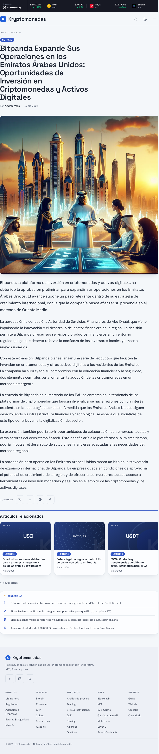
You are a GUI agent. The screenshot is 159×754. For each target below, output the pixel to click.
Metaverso (104, 721)
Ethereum (41, 704)
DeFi (69, 715)
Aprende (133, 692)
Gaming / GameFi (108, 715)
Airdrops (72, 726)
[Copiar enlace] (50, 499)
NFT (100, 704)
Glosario (133, 709)
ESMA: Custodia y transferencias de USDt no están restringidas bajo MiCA (129, 562)
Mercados (73, 692)
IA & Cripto (104, 709)
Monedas (42, 692)
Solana (40, 715)
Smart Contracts (107, 732)
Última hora (12, 698)
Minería (9, 725)
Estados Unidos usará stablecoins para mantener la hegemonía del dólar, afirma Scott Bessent (24, 562)
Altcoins (41, 726)
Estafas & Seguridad (17, 719)
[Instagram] (20, 678)
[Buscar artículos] (135, 19)
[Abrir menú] (154, 19)
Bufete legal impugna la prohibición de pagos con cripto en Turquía (79, 560)
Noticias (16, 32)
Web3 (101, 692)
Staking (71, 721)
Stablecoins (43, 721)
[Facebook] (9, 678)
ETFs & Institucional (78, 709)
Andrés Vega (12, 106)
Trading (71, 704)
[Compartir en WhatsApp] (40, 499)
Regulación (11, 704)
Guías (131, 698)
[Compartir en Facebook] (30, 499)
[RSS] (30, 678)
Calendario (134, 715)
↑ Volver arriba (9, 582)
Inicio (3, 32)
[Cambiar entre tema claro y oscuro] (145, 19)
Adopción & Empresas (12, 712)
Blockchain (104, 698)
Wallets (132, 704)
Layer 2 (102, 726)
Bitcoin (40, 698)
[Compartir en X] (20, 499)
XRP (38, 709)
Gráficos (72, 732)
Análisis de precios (78, 698)
